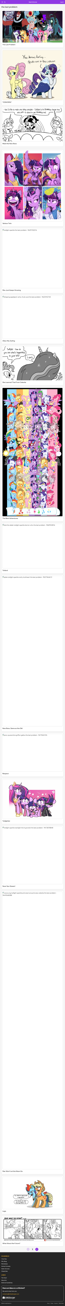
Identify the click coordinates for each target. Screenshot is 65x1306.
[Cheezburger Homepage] (32, 1298)
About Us (4, 1280)
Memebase (4, 1264)
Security (56, 1303)
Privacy (52, 1303)
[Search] (5, 2)
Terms (48, 1303)
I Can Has (4, 1259)
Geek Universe (33, 2)
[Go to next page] (36, 1249)
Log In (62, 2)
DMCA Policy (61, 1303)
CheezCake (4, 1271)
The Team (4, 1278)
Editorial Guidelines (6, 1282)
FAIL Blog (4, 1261)
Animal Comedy (5, 1266)
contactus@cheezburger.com (10, 1294)
